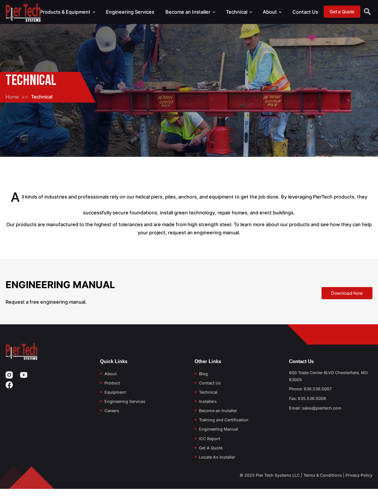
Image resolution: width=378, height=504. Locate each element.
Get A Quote (211, 448)
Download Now (347, 293)
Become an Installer (188, 12)
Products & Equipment (66, 12)
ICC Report (209, 438)
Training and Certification (223, 419)
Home (12, 97)
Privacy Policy (359, 475)
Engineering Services (130, 12)
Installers (208, 401)
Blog (203, 373)
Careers (111, 410)
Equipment (115, 392)
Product (112, 383)
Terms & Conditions (322, 475)
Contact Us (305, 12)
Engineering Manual (218, 429)
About (270, 12)
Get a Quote (342, 11)
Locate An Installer (217, 457)
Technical (237, 12)
